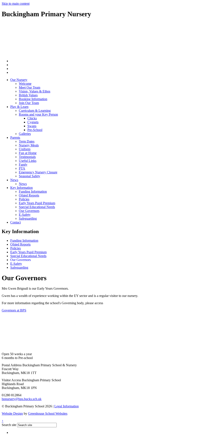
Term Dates (26, 141)
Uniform (24, 149)
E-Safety (25, 214)
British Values (28, 95)
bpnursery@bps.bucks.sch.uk (21, 399)
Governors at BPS (14, 310)
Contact (15, 222)
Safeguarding (28, 218)
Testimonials (27, 157)
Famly (23, 164)
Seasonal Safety (29, 176)
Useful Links (27, 160)
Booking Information (33, 99)
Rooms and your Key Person (38, 114)
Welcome (25, 83)
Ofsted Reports (29, 195)
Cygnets (32, 122)
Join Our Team (29, 103)
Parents (15, 137)
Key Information (21, 187)
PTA (22, 168)
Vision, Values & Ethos (34, 91)
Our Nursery (18, 80)
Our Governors (29, 211)
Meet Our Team (29, 87)
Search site (9, 425)
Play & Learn (19, 107)
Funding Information (33, 191)
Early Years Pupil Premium (37, 203)
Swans (31, 126)
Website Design (12, 413)
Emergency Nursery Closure (38, 172)
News (14, 180)
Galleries (25, 134)
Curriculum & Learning (35, 110)
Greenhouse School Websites (47, 413)
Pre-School (34, 130)
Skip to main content (16, 3)
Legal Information (66, 406)
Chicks (32, 118)
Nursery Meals (29, 145)
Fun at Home (28, 153)
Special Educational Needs (37, 207)
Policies (24, 199)
